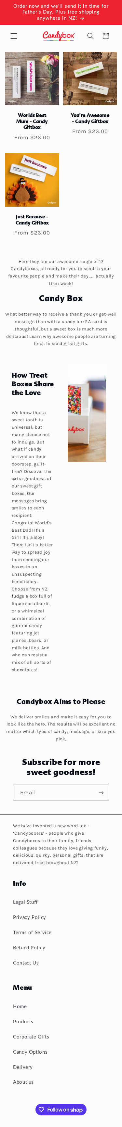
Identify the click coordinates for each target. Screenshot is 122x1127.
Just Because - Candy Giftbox (32, 220)
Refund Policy (29, 947)
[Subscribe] (101, 792)
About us (23, 1082)
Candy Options (30, 1052)
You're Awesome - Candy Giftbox (89, 118)
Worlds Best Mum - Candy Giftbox (32, 121)
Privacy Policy (29, 917)
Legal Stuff (25, 902)
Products (23, 1021)
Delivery (23, 1067)
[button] (13, 35)
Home (20, 1006)
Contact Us (26, 963)
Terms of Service (32, 932)
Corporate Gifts (31, 1037)
